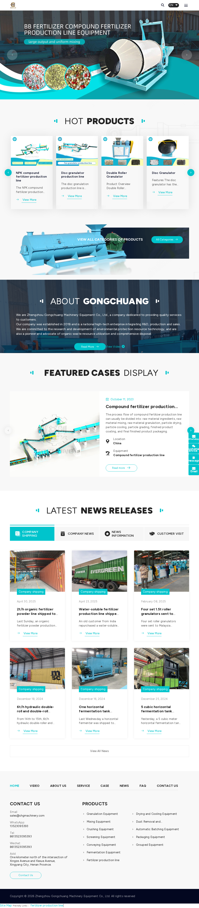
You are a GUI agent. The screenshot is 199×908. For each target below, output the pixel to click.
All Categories (167, 239)
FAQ (143, 786)
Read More (90, 346)
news (124, 786)
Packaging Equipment (150, 837)
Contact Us (167, 786)
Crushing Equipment (100, 829)
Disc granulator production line (72, 174)
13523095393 (19, 826)
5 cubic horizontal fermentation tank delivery (156, 711)
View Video (115, 346)
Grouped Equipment (149, 845)
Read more (121, 468)
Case (104, 786)
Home (14, 786)
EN (173, 5)
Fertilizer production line (103, 860)
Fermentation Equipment (103, 852)
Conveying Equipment (101, 845)
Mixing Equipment (99, 821)
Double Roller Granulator (116, 174)
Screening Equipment (101, 837)
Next (187, 60)
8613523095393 (21, 836)
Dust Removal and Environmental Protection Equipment (153, 822)
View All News (99, 751)
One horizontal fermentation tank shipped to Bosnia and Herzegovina (97, 713)
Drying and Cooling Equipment (156, 814)
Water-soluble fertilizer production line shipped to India (99, 613)
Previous (12, 60)
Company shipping (31, 591)
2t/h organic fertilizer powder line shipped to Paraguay (36, 613)
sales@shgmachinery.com (27, 815)
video (34, 786)
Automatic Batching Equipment (157, 829)
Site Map (6, 905)
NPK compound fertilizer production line (31, 176)
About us (58, 786)
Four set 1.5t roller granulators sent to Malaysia (157, 613)
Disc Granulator (163, 173)
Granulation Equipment (102, 814)
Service (83, 786)
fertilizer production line (47, 905)
